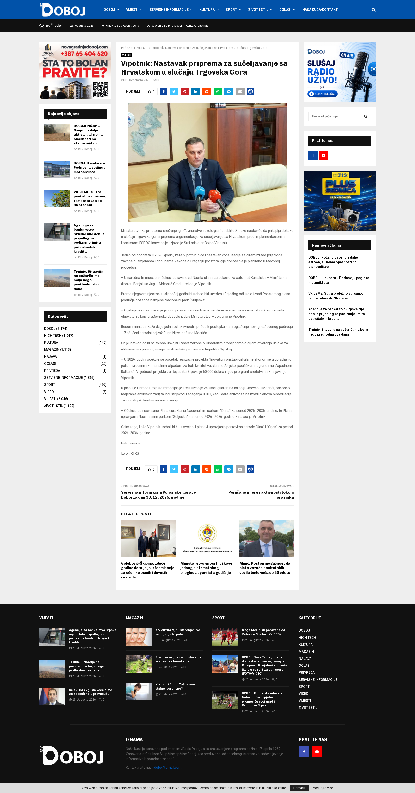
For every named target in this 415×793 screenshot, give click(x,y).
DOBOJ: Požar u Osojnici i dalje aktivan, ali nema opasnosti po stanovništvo (88, 134)
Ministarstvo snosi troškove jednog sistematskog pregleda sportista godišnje (206, 568)
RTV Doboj (85, 149)
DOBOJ (109, 10)
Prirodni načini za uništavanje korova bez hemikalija (178, 659)
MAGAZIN (51, 349)
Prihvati (299, 788)
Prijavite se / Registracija (122, 25)
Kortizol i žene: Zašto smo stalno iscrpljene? (175, 686)
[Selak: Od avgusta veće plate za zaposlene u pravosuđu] (52, 696)
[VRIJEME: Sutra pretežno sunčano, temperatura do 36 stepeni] (57, 198)
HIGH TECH (52, 335)
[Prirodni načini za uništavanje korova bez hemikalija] (139, 664)
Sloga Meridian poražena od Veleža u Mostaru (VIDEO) (263, 632)
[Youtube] (317, 751)
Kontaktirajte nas (197, 25)
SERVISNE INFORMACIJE (169, 10)
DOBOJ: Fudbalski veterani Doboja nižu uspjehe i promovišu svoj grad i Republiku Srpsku (262, 699)
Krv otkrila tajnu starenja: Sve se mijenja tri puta (177, 632)
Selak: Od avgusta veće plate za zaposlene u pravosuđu (90, 692)
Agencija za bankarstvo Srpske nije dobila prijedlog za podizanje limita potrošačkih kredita (89, 238)
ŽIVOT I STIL (258, 10)
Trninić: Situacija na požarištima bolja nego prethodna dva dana (88, 280)
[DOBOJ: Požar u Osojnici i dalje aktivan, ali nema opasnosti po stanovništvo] (57, 132)
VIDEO (49, 392)
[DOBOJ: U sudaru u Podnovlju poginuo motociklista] (57, 169)
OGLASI (285, 10)
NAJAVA (50, 357)
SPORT (231, 10)
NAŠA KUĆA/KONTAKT (320, 10)
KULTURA (207, 10)
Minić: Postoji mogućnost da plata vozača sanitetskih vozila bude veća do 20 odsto (264, 568)
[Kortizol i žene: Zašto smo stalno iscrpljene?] (139, 691)
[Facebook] (304, 751)
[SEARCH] (365, 116)
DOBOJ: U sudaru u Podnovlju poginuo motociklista (89, 167)
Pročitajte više (322, 788)
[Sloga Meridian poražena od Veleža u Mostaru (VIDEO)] (225, 637)
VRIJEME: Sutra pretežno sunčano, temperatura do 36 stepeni (90, 198)
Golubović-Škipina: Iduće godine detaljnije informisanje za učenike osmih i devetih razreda (147, 570)
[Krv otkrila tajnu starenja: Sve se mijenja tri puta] (139, 637)
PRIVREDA (52, 371)
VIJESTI (132, 10)
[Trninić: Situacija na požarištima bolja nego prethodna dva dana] (57, 278)
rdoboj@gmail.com (167, 767)
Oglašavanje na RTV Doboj (164, 25)
